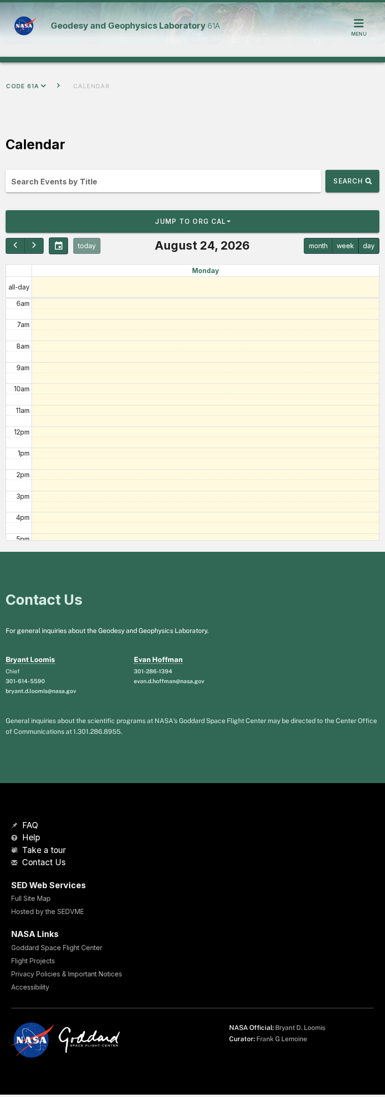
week (345, 246)
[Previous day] (15, 246)
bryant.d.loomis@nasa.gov (41, 691)
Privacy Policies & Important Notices (66, 974)
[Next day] (34, 246)
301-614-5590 (25, 681)
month (318, 246)
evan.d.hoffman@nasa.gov (169, 681)
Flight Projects (33, 961)
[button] (192, 221)
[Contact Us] (15, 863)
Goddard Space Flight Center (56, 948)
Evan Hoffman (158, 659)
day (369, 246)
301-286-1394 (153, 671)
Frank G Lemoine (281, 1039)
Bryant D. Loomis (300, 1027)
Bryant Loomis (30, 659)
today (87, 246)
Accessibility (30, 987)
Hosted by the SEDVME (47, 911)
